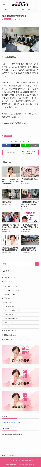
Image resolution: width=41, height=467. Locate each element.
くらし (8, 302)
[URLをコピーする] (34, 145)
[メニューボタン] (4, 4)
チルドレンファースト (13, 310)
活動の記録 (7, 19)
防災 (7, 326)
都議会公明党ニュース (13, 294)
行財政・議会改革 (11, 318)
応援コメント (10, 331)
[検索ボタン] (37, 4)
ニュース (9, 282)
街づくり (9, 322)
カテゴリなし (10, 277)
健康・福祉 (9, 314)
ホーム (10, 461)
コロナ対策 (10, 306)
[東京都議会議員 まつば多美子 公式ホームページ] (20, 4)
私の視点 (9, 339)
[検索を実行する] (37, 264)
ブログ (31, 461)
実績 (7, 298)
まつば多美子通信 (11, 286)
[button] (6, 145)
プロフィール (16, 461)
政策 (23, 461)
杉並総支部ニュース (12, 290)
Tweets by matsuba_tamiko (11, 422)
